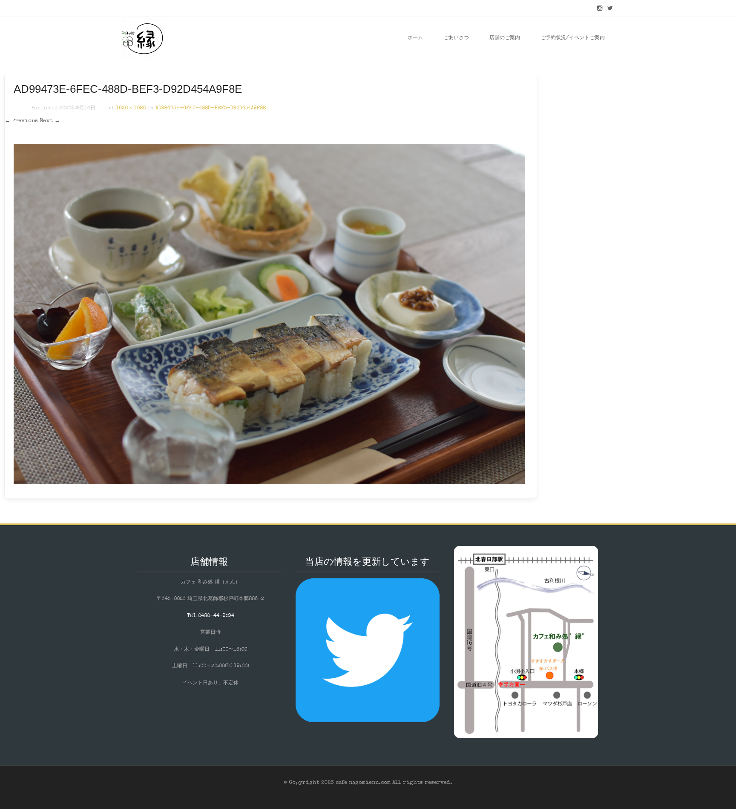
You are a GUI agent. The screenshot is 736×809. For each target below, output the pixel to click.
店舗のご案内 (504, 38)
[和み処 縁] (142, 38)
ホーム (415, 38)
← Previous (21, 121)
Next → (50, 121)
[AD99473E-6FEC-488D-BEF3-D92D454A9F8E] (269, 483)
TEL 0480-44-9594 (210, 616)
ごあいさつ (456, 38)
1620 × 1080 (131, 108)
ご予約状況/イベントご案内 (572, 38)
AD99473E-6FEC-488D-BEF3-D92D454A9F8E (210, 108)
